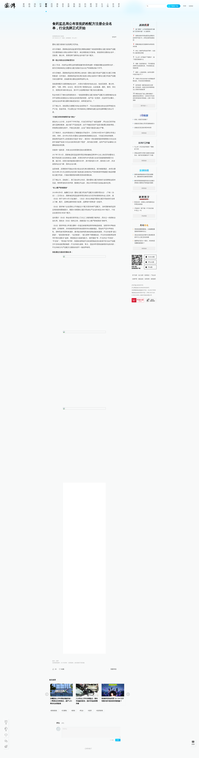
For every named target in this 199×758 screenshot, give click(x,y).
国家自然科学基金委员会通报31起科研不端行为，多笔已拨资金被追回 (143, 38)
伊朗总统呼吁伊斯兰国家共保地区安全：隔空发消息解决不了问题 (144, 154)
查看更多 (144, 133)
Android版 (151, 257)
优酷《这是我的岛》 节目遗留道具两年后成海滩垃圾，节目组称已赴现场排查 (144, 66)
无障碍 (191, 6)
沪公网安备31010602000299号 (140, 287)
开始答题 (144, 216)
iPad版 (150, 267)
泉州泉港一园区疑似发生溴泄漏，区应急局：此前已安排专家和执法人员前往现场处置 (143, 87)
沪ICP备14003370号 (137, 285)
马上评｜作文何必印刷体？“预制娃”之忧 (144, 148)
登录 (184, 6)
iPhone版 (151, 262)
